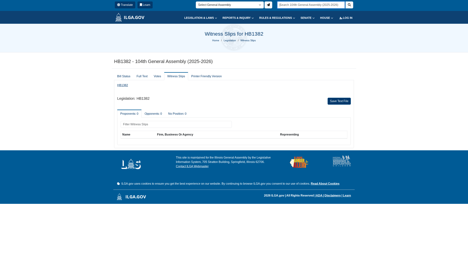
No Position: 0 (177, 113)
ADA (319, 195)
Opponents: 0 (153, 113)
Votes (157, 76)
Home (215, 40)
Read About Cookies (325, 183)
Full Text (142, 76)
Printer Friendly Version (206, 76)
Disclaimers (332, 195)
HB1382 (122, 85)
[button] (198, 18)
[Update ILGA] (268, 4)
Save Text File (339, 101)
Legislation (230, 40)
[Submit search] (349, 4)
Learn (347, 195)
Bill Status (123, 76)
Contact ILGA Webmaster (192, 166)
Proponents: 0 (129, 113)
